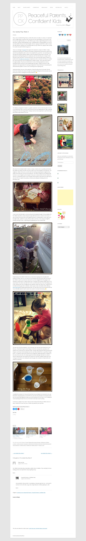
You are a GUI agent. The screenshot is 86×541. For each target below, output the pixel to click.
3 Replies (14, 34)
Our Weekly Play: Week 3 (18, 453)
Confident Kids (36, 7)
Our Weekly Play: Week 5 (45, 434)
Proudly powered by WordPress (18, 535)
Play (23, 442)
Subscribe (60, 165)
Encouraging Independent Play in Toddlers (18, 435)
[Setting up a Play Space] (32, 430)
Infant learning (31, 443)
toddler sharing (34, 445)
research (24, 49)
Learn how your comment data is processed (38, 528)
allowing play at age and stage (34, 442)
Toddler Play (28, 445)
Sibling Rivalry (44, 7)
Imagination (26, 443)
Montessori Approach (38, 443)
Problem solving (23, 445)
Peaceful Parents (26, 7)
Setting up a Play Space (31, 434)
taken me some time (24, 58)
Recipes (51, 7)
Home (14, 7)
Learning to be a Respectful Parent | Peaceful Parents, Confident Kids (31, 492)
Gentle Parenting (20, 443)
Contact (66, 7)
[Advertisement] (65, 197)
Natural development (47, 443)
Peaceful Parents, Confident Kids (28, 477)
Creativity (14, 443)
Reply (14, 472)
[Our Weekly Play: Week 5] (46, 430)
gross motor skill (16, 287)
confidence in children (45, 442)
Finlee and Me (21, 462)
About (19, 7)
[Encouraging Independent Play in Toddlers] (19, 430)
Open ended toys (16, 445)
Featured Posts (59, 7)
